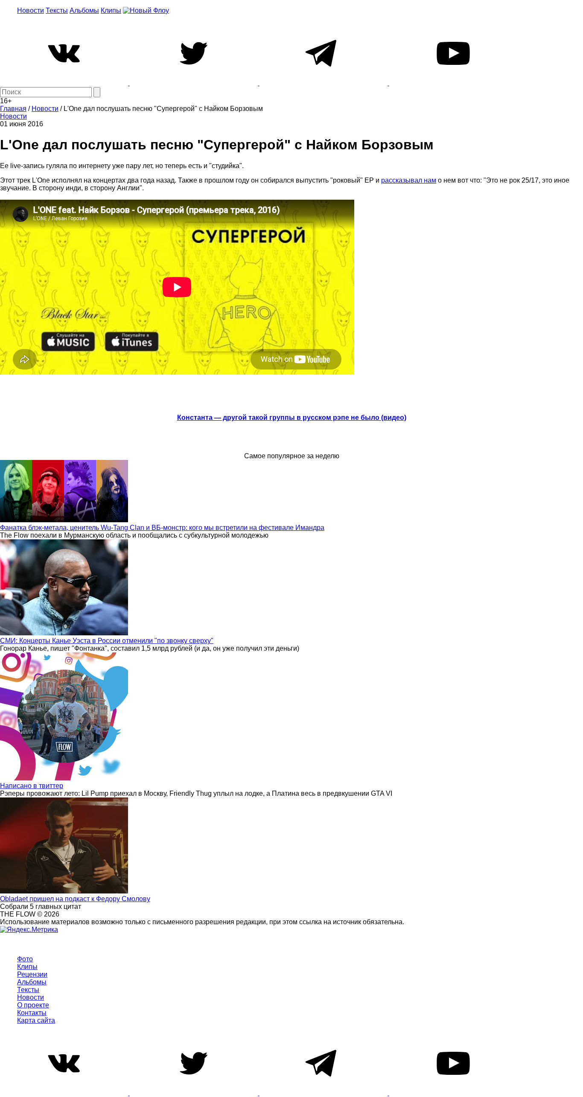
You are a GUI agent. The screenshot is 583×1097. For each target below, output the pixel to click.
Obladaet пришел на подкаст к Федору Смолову (75, 898)
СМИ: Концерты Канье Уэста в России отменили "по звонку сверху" (106, 640)
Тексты (57, 10)
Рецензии (32, 974)
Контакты (32, 1012)
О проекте (33, 1005)
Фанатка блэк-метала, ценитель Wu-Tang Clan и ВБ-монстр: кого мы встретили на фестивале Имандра (162, 527)
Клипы (111, 10)
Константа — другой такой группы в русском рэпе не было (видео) (291, 417)
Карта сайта (36, 1020)
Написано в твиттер (31, 785)
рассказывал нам (408, 180)
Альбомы (84, 10)
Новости (30, 10)
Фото (25, 959)
